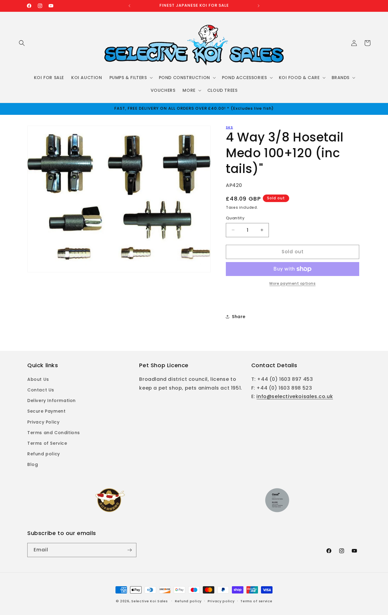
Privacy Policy (43, 422)
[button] (21, 43)
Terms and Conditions (53, 433)
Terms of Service (47, 443)
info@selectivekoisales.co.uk (294, 396)
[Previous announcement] (129, 6)
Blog (32, 464)
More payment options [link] (292, 283)
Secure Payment (46, 411)
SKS (229, 127)
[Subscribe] (129, 550)
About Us (38, 379)
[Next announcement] (258, 6)
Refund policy (43, 454)
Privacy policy (221, 601)
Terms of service (256, 601)
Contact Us (40, 390)
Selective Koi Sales (149, 601)
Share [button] (239, 317)
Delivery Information (51, 400)
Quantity (235, 218)
